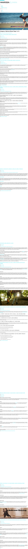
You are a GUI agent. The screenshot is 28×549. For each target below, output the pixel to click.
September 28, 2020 (3, 62)
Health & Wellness (4, 172)
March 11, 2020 (2, 395)
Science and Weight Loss (6, 243)
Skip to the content (2, 0)
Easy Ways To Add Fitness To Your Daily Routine (13, 306)
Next (0, 548)
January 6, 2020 (2, 485)
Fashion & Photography (4, 7)
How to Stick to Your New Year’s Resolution (12, 483)
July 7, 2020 (2, 245)
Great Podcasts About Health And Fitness (11, 168)
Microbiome (14, 172)
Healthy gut (8, 172)
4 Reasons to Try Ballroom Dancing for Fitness (13, 519)
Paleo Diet (17, 172)
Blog (1, 6)
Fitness (1, 172)
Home (2, 5)
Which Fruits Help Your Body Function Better (12, 392)
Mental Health (9, 486)
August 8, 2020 (2, 171)
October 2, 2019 (2, 522)
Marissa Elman (2, 61)
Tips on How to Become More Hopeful (10, 60)
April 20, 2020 (2, 309)
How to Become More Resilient (8, 34)
